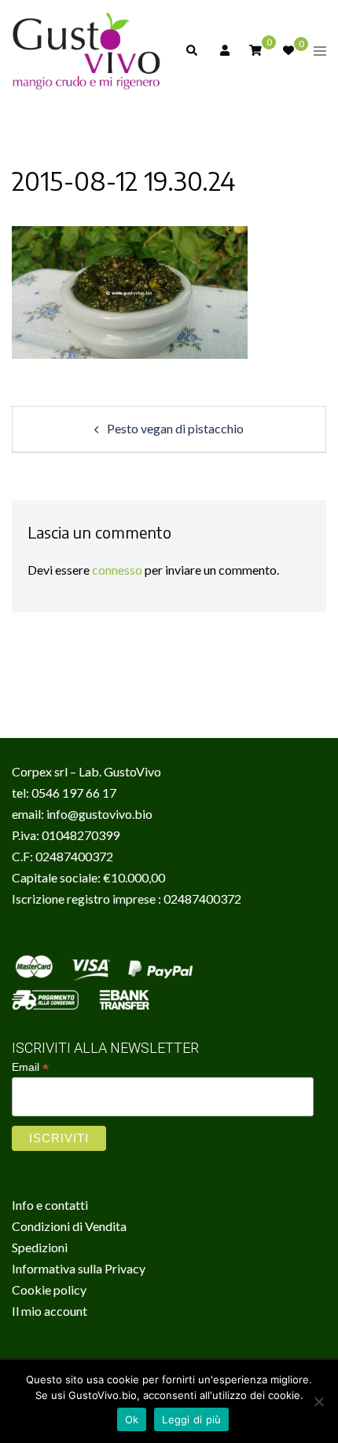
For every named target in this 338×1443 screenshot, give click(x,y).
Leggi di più (191, 1419)
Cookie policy (49, 1289)
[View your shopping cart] (255, 50)
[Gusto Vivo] (86, 49)
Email (30, 1067)
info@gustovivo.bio (99, 813)
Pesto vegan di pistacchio (175, 428)
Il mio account (49, 1310)
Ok (132, 1419)
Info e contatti (50, 1204)
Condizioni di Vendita (69, 1225)
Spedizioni (40, 1247)
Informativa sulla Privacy (78, 1268)
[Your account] (223, 51)
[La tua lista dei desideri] (287, 51)
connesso (117, 569)
